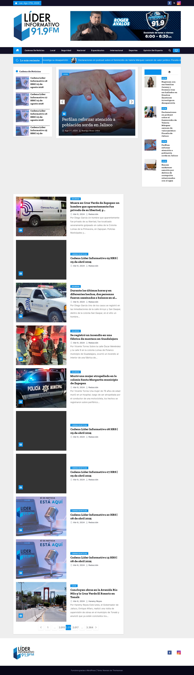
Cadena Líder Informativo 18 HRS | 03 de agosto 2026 (38, 82)
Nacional (81, 50)
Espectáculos (97, 50)
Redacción (93, 214)
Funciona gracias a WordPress (83, 670)
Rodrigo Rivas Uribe (90, 130)
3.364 (89, 627)
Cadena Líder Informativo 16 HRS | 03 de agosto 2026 (38, 115)
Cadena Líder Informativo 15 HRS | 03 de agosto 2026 (38, 132)
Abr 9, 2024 (79, 214)
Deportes (133, 50)
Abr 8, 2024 (79, 522)
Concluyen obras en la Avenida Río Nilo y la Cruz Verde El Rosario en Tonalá (93, 593)
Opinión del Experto (153, 50)
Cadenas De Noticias (34, 50)
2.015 (61, 627)
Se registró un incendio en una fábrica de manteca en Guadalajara (94, 337)
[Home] (17, 50)
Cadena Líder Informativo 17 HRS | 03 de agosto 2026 (38, 99)
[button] (170, 50)
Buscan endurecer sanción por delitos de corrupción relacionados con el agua (95, 119)
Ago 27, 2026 (71, 130)
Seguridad (66, 50)
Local (52, 50)
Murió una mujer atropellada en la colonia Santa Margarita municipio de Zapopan (94, 379)
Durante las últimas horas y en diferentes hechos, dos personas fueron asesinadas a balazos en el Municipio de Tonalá (92, 296)
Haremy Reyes (95, 601)
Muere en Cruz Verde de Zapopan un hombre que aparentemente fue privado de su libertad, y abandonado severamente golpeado (95, 208)
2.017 (75, 627)
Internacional (116, 50)
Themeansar (118, 670)
